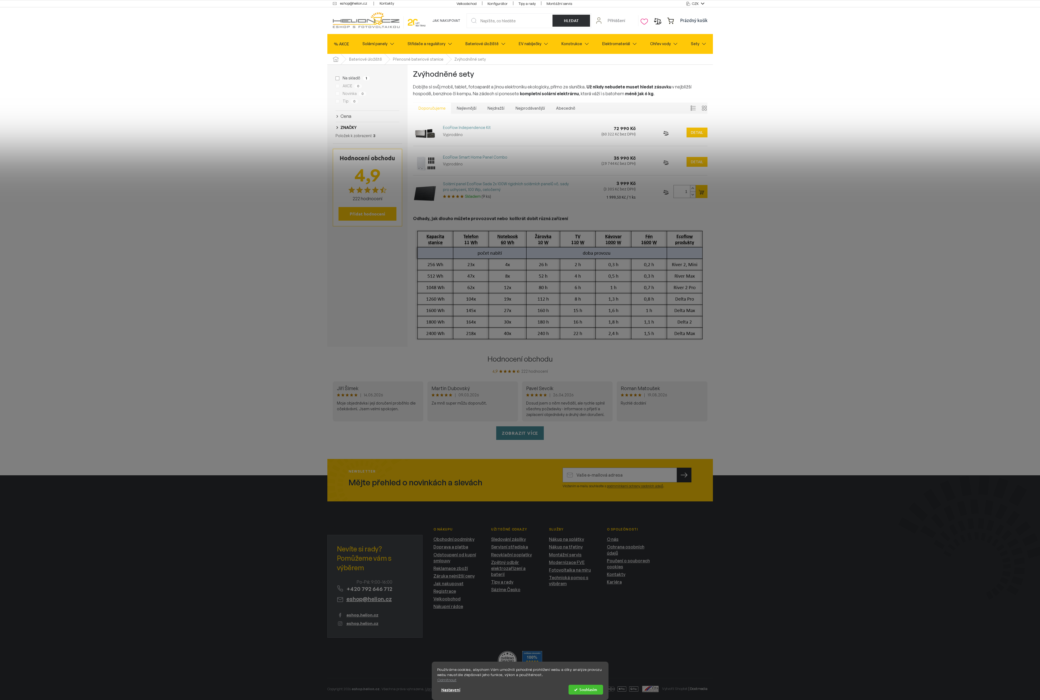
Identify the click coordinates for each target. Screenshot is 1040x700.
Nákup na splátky (566, 539)
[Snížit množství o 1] (693, 195)
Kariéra (614, 582)
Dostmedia (698, 688)
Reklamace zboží (450, 568)
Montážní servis (559, 3)
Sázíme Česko (505, 589)
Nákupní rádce (448, 606)
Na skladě (355, 78)
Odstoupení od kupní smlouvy (454, 557)
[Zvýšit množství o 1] (693, 188)
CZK (696, 3)
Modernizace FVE (567, 562)
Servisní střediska (509, 547)
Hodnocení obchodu (520, 358)
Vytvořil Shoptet (675, 688)
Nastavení (450, 689)
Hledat (571, 20)
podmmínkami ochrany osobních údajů (635, 486)
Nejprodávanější (530, 108)
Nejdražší (496, 108)
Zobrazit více (520, 433)
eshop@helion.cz (369, 599)
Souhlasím (588, 689)
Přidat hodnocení (367, 214)
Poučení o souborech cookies (628, 563)
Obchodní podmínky (453, 539)
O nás (613, 539)
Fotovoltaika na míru (570, 570)
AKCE (351, 86)
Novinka (353, 93)
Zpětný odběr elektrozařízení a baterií (508, 568)
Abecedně (565, 108)
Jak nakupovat (446, 20)
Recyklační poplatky (511, 554)
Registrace (444, 591)
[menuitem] (341, 44)
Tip (349, 101)
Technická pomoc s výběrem (568, 580)
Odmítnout (447, 680)
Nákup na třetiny (566, 547)
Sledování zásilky (508, 539)
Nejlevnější (466, 108)
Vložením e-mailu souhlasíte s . (613, 486)
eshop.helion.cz (362, 615)
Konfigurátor (498, 3)
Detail (697, 132)
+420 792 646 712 (369, 588)
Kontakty (387, 3)
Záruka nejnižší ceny (454, 576)
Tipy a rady (527, 3)
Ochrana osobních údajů (625, 550)
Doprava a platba (450, 547)
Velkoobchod (467, 3)
